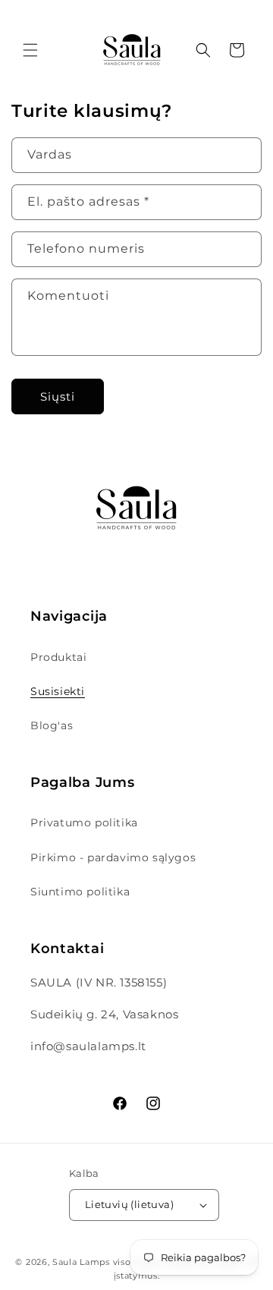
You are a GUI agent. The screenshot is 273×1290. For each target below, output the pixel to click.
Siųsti (57, 396)
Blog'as (51, 725)
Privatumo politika (84, 822)
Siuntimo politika (80, 891)
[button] (30, 50)
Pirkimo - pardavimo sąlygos (113, 857)
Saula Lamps (81, 1262)
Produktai (58, 657)
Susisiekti (57, 691)
